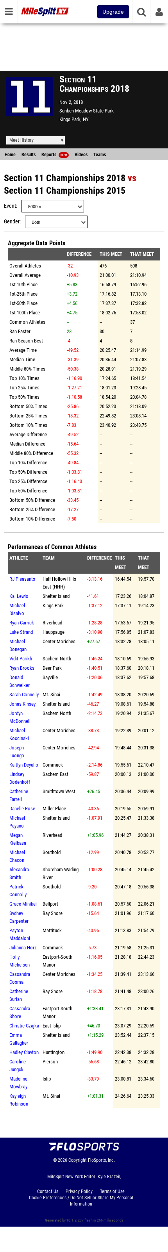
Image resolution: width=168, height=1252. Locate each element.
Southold (52, 852)
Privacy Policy (79, 1191)
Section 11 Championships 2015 (64, 190)
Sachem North (57, 659)
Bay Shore (53, 913)
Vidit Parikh (20, 659)
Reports (54, 154)
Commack (53, 765)
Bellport (50, 904)
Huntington (53, 1052)
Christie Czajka (24, 1026)
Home (10, 154)
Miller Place (54, 808)
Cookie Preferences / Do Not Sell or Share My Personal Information (81, 1201)
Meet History (21, 140)
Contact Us (47, 1191)
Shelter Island (56, 596)
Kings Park (53, 605)
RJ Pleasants (22, 579)
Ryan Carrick (21, 623)
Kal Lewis (18, 596)
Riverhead (52, 623)
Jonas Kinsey (22, 704)
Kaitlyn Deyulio (23, 765)
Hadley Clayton (24, 1052)
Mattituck (52, 930)
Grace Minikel (23, 904)
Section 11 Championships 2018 (64, 178)
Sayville (50, 677)
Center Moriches (59, 641)
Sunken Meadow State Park (86, 111)
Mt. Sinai (51, 694)
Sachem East (55, 774)
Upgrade (113, 12)
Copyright (77, 1160)
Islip (47, 1079)
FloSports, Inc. (101, 1160)
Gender (12, 221)
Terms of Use (112, 1191)
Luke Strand (21, 632)
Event (10, 206)
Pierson (50, 1062)
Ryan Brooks (21, 668)
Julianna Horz (23, 948)
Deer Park (52, 668)
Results (28, 154)
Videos (81, 154)
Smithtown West (59, 791)
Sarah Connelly (24, 694)
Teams (99, 154)
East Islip (52, 1026)
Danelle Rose (22, 808)
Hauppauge (53, 632)
